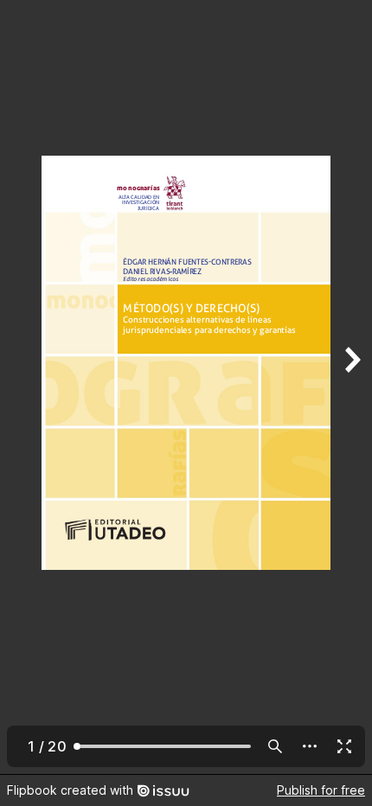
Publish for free (321, 790)
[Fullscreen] (344, 746)
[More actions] (309, 746)
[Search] (275, 746)
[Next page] (351, 387)
